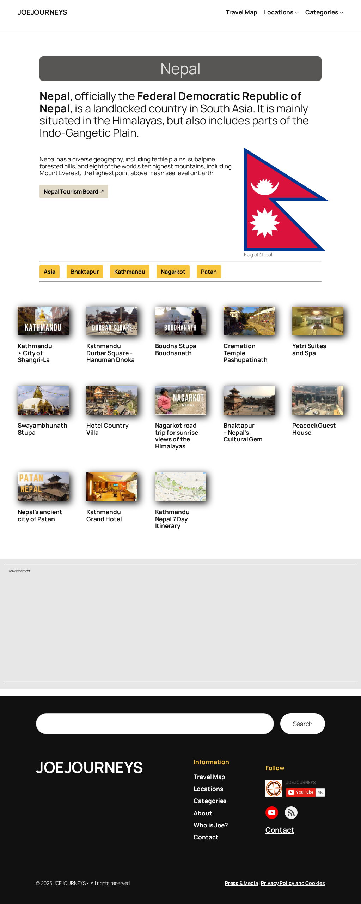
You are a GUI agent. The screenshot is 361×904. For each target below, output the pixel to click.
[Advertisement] (180, 627)
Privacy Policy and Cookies (293, 883)
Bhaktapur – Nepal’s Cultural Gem (243, 432)
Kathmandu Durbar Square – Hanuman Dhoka (110, 353)
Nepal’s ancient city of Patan (40, 515)
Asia (49, 271)
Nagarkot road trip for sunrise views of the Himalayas (176, 436)
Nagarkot (173, 271)
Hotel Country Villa (107, 429)
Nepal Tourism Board (71, 191)
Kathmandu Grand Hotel (104, 515)
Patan (209, 271)
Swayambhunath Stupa (42, 429)
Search (302, 723)
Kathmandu (129, 271)
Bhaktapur (85, 271)
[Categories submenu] (341, 12)
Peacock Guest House (314, 429)
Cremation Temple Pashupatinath (246, 353)
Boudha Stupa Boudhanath (176, 349)
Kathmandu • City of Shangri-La (35, 353)
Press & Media (241, 883)
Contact (279, 830)
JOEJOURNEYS (42, 12)
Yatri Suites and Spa (309, 349)
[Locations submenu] (297, 12)
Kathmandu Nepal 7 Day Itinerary (172, 519)
